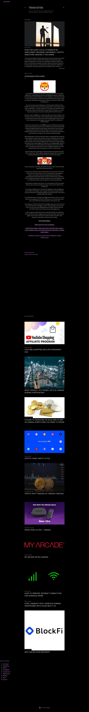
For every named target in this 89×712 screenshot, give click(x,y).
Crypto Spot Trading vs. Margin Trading (44, 493)
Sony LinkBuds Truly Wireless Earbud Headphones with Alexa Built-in (42, 604)
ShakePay (6, 666)
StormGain (6, 674)
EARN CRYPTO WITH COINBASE (44, 224)
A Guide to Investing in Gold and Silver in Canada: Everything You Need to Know (44, 421)
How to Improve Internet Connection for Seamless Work (42, 594)
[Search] (64, 7)
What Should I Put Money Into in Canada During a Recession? (44, 391)
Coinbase (6, 664)
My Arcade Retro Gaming (36, 557)
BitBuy (5, 676)
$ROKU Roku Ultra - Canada (37, 530)
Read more (62, 68)
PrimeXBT (6, 670)
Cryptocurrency (31, 252)
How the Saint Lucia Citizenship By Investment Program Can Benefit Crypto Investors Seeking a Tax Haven (44, 52)
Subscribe (6, 1)
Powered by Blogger (45, 707)
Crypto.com (6, 672)
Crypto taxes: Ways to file (37, 458)
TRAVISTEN (36, 7)
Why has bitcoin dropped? (37, 652)
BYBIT (5, 668)
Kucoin (5, 679)
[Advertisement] (44, 268)
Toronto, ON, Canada (33, 254)
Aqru (4, 678)
